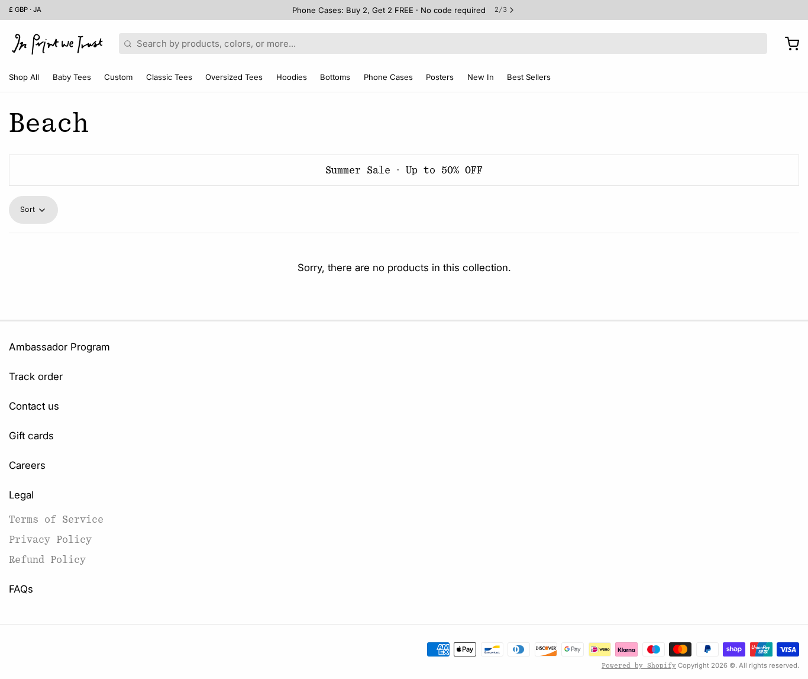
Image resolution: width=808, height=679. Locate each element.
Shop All (24, 77)
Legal (21, 495)
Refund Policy (47, 560)
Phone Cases (388, 77)
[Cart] (787, 44)
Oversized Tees (234, 77)
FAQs (21, 589)
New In (480, 77)
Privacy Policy (50, 540)
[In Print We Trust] (57, 44)
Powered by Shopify (639, 665)
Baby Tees (72, 77)
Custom (118, 77)
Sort (27, 209)
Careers (27, 465)
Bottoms (335, 77)
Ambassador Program (59, 347)
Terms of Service (56, 519)
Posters (440, 77)
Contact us (34, 406)
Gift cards (31, 436)
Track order (36, 376)
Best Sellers (529, 77)
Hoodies (291, 77)
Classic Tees (169, 77)
